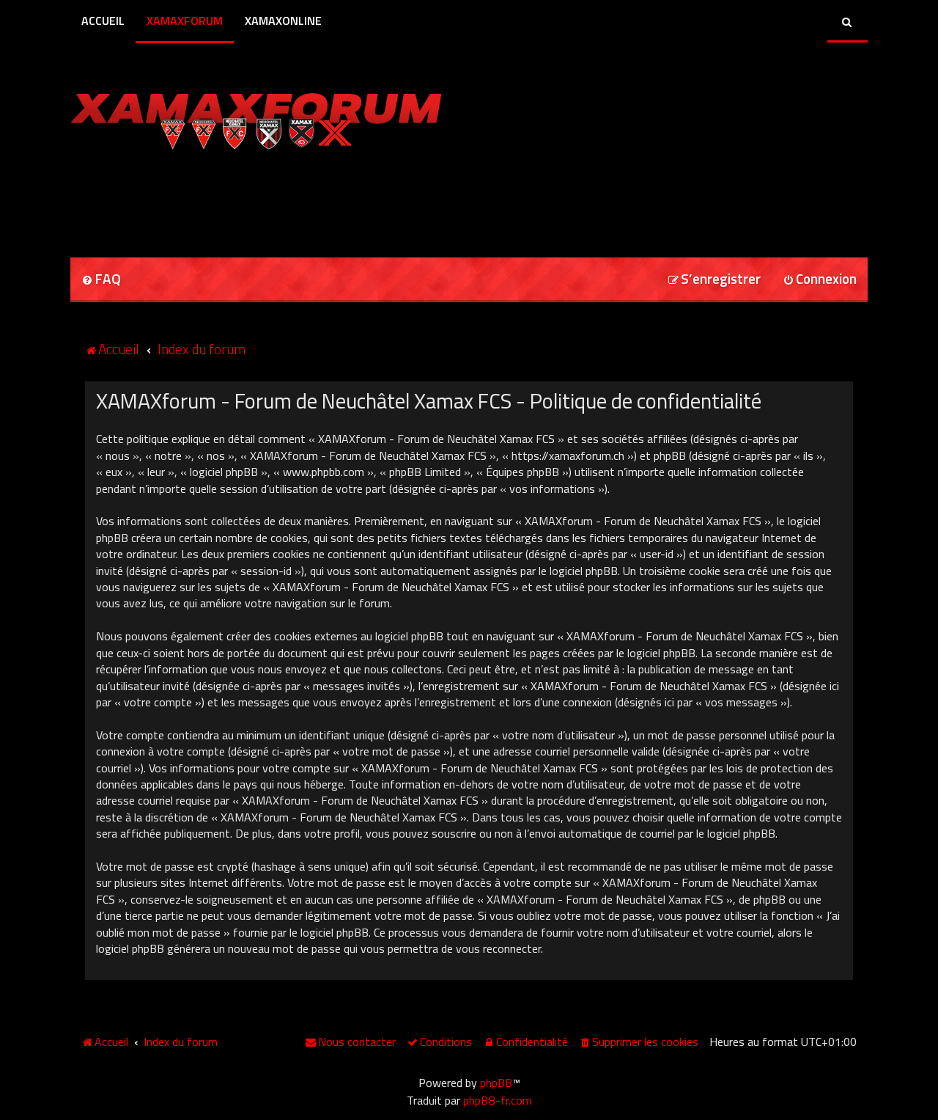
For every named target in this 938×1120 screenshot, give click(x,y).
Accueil (103, 20)
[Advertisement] (241, 199)
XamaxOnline (283, 20)
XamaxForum (185, 20)
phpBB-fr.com (497, 1100)
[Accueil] (256, 117)
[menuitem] (101, 279)
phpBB (496, 1082)
